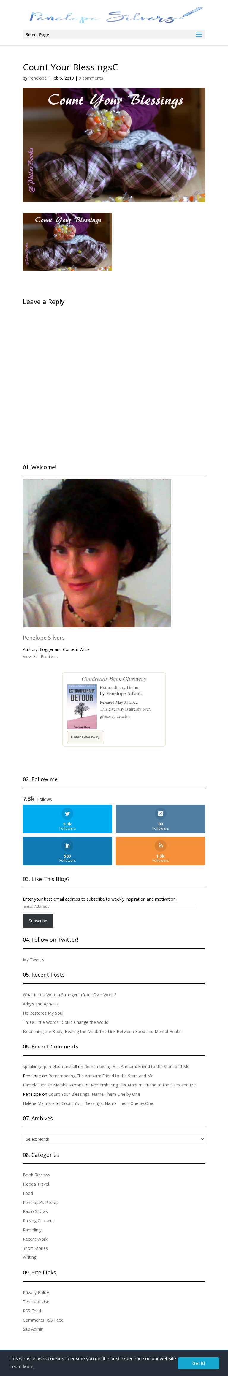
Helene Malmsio (38, 1103)
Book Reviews (36, 1175)
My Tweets (33, 959)
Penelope (37, 78)
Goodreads (95, 678)
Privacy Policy (36, 1292)
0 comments (91, 78)
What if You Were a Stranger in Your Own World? (69, 994)
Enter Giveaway (85, 737)
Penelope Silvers (44, 637)
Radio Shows (35, 1211)
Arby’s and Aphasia (41, 1004)
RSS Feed (32, 1311)
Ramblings (33, 1230)
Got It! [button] (198, 1363)
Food (28, 1193)
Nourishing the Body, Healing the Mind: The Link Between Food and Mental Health (102, 1031)
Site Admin (33, 1329)
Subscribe (38, 920)
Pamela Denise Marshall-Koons (53, 1085)
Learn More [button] (22, 1366)
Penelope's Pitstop (41, 1202)
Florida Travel (36, 1184)
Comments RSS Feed (43, 1320)
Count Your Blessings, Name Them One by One (94, 1094)
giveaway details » (115, 716)
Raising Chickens (39, 1220)
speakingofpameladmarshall (50, 1066)
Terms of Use (36, 1301)
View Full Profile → (40, 656)
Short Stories (35, 1248)
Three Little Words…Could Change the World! (66, 1022)
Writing (29, 1257)
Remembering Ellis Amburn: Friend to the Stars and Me (136, 1066)
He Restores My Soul (43, 1013)
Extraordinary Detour (120, 687)
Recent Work (35, 1239)
